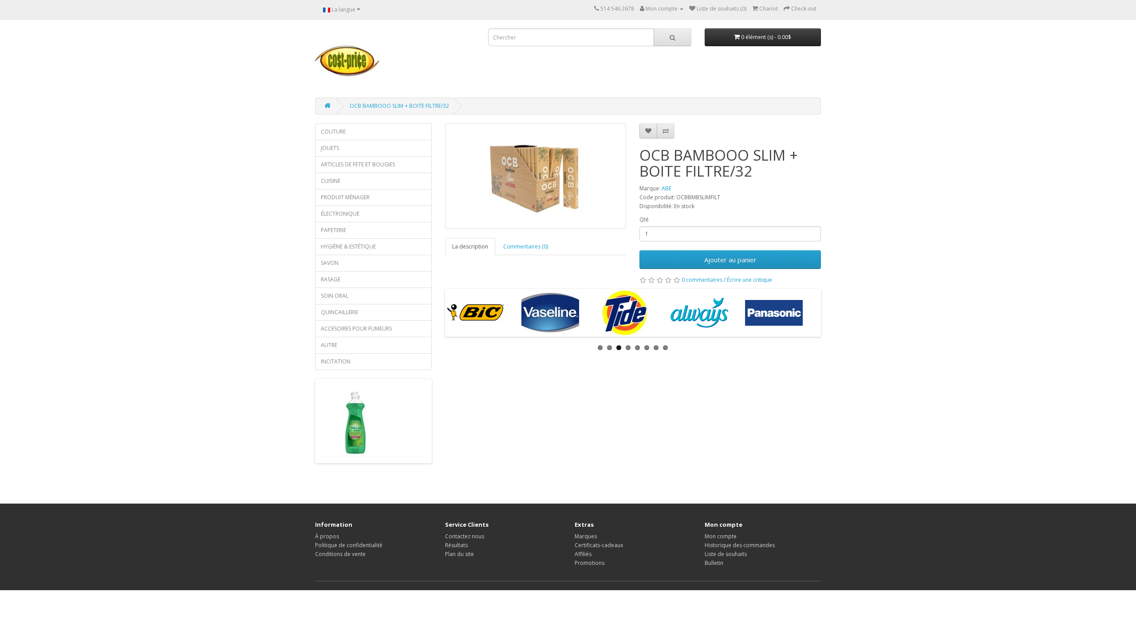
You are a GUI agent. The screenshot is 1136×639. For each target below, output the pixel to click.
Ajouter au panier (730, 259)
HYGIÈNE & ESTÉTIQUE (348, 246)
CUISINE (330, 181)
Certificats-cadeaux (599, 545)
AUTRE (329, 345)
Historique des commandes (740, 545)
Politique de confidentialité (349, 545)
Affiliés (583, 554)
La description (470, 246)
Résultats (456, 545)
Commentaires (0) (525, 246)
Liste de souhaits (726, 554)
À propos (327, 536)
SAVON (330, 263)
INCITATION (336, 361)
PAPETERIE (333, 230)
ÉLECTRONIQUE (340, 213)
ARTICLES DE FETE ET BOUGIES (358, 164)
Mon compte (721, 536)
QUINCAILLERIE (339, 312)
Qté (644, 219)
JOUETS (330, 148)
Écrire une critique (749, 280)
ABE (666, 188)
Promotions (589, 563)
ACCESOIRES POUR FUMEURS (356, 328)
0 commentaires (702, 280)
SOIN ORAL (334, 296)
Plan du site (459, 554)
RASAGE (330, 279)
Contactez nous (464, 536)
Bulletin (714, 563)
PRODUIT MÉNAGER (345, 197)
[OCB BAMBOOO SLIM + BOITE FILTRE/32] (536, 176)
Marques (586, 536)
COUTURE (333, 131)
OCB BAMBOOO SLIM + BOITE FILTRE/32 (399, 106)
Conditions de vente (340, 554)
